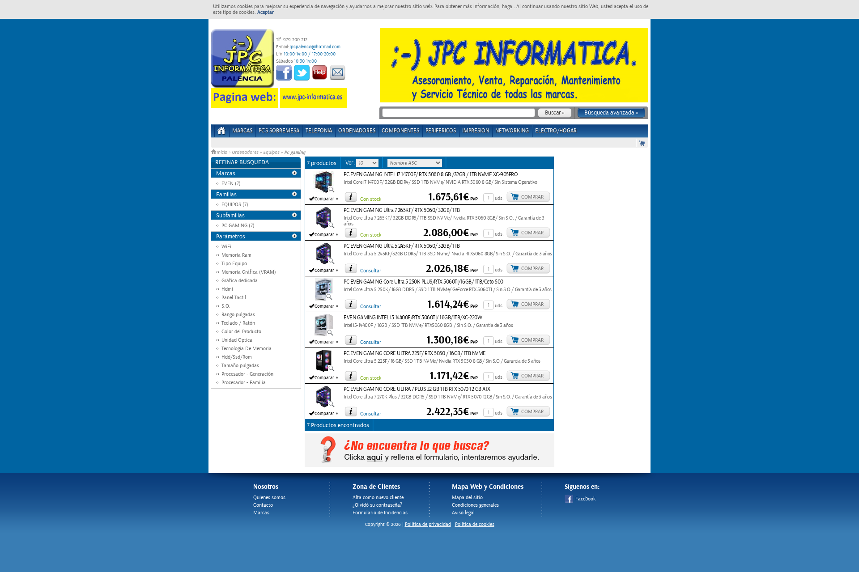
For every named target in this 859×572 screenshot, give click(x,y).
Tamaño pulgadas (240, 366)
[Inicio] (221, 133)
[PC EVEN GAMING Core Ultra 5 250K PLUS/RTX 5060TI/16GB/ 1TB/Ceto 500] (324, 298)
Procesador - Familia (243, 383)
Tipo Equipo (234, 264)
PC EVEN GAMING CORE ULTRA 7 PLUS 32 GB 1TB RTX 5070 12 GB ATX (417, 389)
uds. (499, 198)
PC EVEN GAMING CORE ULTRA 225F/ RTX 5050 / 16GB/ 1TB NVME (415, 353)
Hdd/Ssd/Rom (236, 357)
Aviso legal (463, 513)
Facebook (585, 499)
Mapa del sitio (467, 497)
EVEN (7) (231, 183)
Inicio (223, 152)
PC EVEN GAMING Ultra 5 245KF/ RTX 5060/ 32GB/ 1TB (402, 246)
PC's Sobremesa (279, 130)
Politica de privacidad (428, 524)
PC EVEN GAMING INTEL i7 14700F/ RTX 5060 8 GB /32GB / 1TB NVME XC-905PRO (431, 174)
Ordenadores (245, 152)
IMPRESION (475, 130)
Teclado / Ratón (238, 323)
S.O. (225, 306)
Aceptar (265, 12)
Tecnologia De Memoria (246, 349)
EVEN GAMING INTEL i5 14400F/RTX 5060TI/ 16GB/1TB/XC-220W (413, 317)
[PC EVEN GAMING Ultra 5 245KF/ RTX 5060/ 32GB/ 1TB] (324, 263)
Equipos (271, 152)
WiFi (226, 247)
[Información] (350, 197)
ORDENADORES (356, 130)
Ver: (350, 162)
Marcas (242, 130)
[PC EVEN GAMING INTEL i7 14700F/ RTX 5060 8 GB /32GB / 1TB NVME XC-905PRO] (324, 191)
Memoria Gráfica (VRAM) (248, 272)
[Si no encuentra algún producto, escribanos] (429, 465)
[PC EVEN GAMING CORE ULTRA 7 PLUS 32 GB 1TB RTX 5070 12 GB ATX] (324, 406)
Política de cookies (474, 524)
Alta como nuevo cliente (378, 497)
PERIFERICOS (440, 130)
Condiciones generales (475, 505)
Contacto (263, 505)
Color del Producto (241, 332)
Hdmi (227, 289)
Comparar (324, 199)
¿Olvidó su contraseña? (377, 505)
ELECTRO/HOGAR (556, 130)
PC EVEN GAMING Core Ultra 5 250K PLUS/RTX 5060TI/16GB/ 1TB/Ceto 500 (423, 282)
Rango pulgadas (238, 315)
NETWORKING (512, 130)
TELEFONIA (319, 130)
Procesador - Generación (247, 374)
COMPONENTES (400, 130)
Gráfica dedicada (239, 281)
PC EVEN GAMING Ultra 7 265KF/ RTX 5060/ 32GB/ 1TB (402, 210)
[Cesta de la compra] (642, 143)
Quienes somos (269, 497)
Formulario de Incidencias (380, 513)
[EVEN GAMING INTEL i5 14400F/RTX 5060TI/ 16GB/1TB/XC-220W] (324, 334)
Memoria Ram (236, 255)
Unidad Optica (236, 340)
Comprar (532, 197)
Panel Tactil (233, 298)
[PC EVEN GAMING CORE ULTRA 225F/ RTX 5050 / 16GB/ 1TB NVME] (324, 370)
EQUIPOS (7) (234, 205)
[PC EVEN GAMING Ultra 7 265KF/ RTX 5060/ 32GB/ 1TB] (324, 227)
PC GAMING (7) (238, 226)
